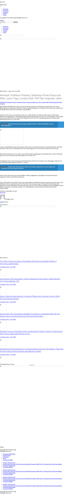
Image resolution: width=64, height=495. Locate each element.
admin (2, 202)
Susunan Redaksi (8, 460)
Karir (4, 458)
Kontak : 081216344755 (9, 462)
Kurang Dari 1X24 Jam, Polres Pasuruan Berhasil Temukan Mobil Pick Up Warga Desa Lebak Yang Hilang (32, 464)
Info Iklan (6, 457)
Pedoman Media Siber (9, 454)
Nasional (5, 9)
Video (4, 15)
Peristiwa (6, 10)
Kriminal (5, 12)
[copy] (6, 204)
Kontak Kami (6, 455)
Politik (5, 13)
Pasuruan (2, 192)
